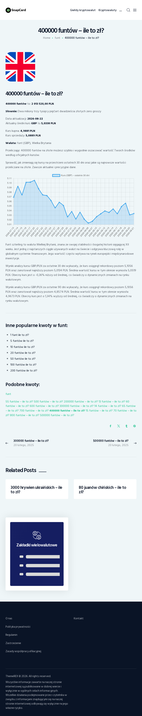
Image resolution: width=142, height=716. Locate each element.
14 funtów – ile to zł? (107, 406)
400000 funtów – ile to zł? (67, 410)
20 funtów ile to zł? (23, 352)
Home (46, 38)
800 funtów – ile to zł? (24, 415)
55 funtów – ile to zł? (19, 401)
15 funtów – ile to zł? (99, 410)
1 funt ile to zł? (19, 335)
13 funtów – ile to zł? (112, 401)
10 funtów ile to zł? (22, 347)
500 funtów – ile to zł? (48, 401)
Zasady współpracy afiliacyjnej (23, 651)
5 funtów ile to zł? (22, 340)
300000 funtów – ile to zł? (77, 406)
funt (57, 38)
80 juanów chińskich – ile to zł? (102, 490)
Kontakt (79, 618)
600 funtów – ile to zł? (44, 406)
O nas (9, 618)
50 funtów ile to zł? (23, 358)
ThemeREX (12, 676)
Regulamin (11, 635)
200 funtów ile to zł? (23, 370)
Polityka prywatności (18, 626)
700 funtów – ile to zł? (34, 410)
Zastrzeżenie (13, 643)
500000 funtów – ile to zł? (57, 415)
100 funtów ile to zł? (23, 364)
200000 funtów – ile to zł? (81, 401)
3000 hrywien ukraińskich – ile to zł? (36, 490)
